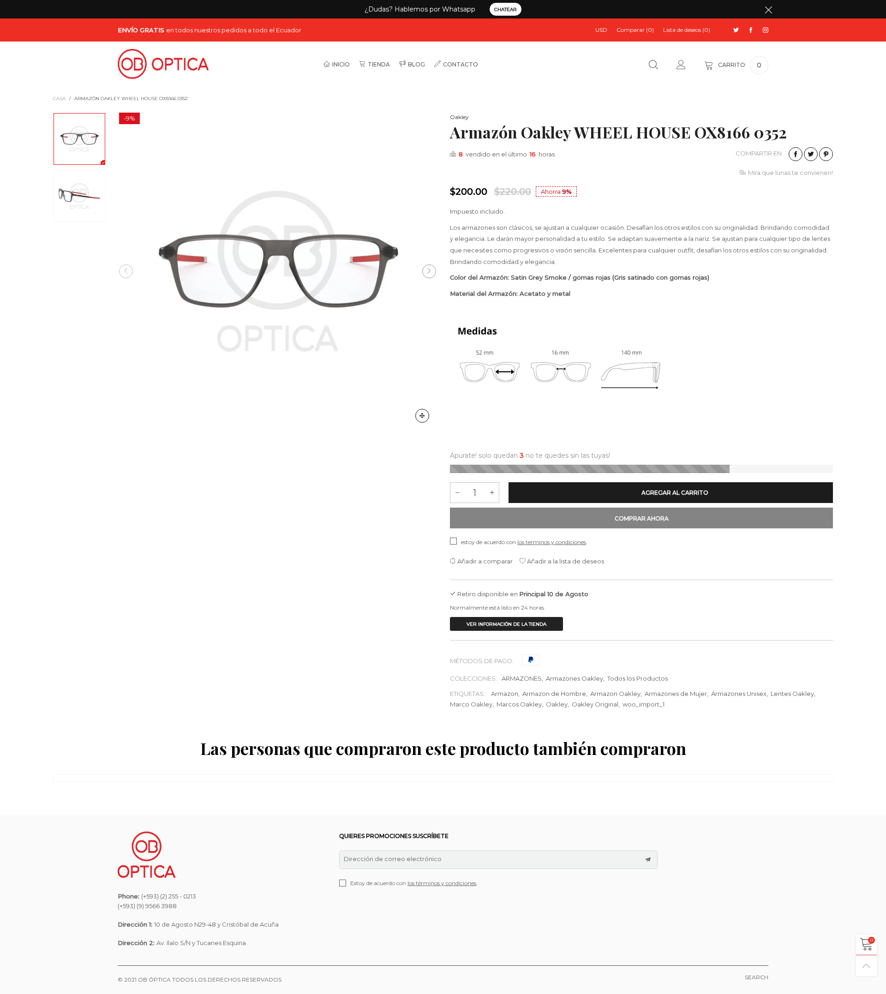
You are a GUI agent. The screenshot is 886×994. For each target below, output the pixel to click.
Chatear (505, 9)
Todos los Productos (637, 678)
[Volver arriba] (866, 965)
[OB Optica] (163, 64)
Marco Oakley (471, 704)
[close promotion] (768, 9)
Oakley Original (595, 704)
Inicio (341, 64)
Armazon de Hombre (554, 693)
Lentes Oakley (792, 693)
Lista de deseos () (686, 29)
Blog (416, 64)
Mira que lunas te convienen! (790, 172)
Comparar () (635, 29)
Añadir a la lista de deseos (565, 561)
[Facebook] (750, 30)
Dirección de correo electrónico (393, 858)
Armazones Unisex (738, 693)
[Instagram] (765, 30)
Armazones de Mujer (676, 693)
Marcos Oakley (519, 704)
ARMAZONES (522, 678)
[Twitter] (736, 30)
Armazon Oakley (615, 693)
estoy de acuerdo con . (524, 542)
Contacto (460, 64)
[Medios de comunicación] (422, 416)
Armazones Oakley (574, 678)
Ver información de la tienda (506, 624)
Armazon (504, 693)
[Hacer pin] (826, 154)
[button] (126, 271)
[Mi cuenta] (681, 65)
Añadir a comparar (484, 561)
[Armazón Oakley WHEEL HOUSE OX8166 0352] (277, 271)
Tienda (379, 64)
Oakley (459, 117)
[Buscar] (653, 65)
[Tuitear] (811, 154)
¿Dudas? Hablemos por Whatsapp (420, 9)
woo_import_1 (643, 704)
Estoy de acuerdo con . (414, 883)
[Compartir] (795, 154)
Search (756, 977)
